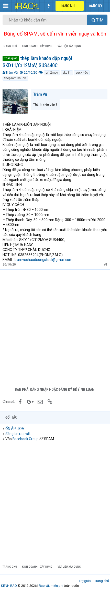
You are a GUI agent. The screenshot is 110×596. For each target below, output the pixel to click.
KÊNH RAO (9, 586)
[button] (5, 6)
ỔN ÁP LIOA (14, 429)
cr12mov (52, 72)
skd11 (66, 72)
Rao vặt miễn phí (51, 586)
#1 (105, 264)
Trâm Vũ (12, 72)
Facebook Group (26, 439)
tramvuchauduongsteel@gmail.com (43, 260)
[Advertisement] (55, 327)
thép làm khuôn (15, 78)
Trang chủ (101, 581)
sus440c (81, 72)
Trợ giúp (85, 581)
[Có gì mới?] (49, 6)
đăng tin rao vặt (17, 434)
